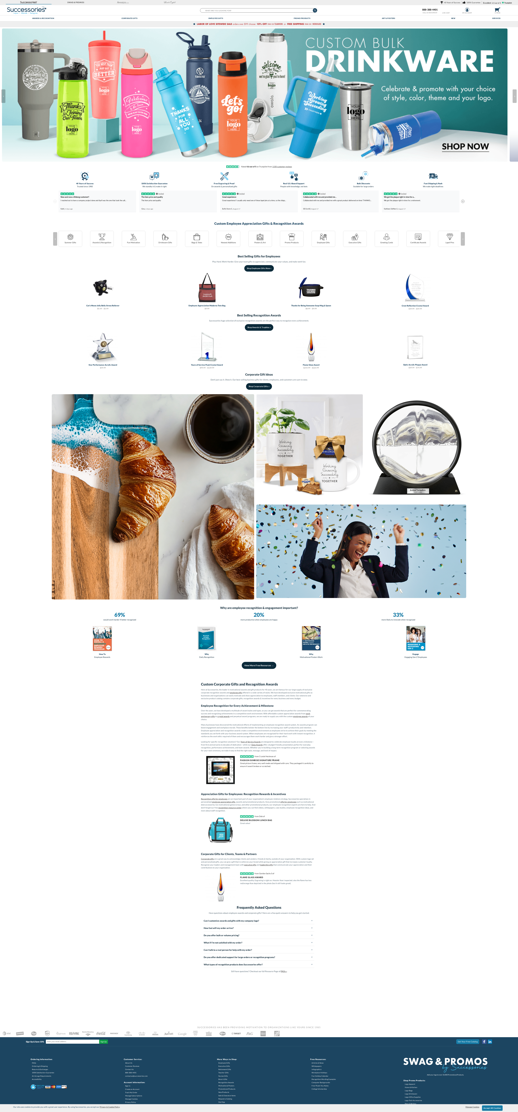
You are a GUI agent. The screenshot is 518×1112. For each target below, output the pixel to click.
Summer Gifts (70, 242)
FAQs (34, 1063)
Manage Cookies (131, 1099)
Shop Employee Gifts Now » (259, 268)
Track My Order (131, 1092)
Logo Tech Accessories (413, 1100)
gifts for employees (288, 802)
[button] (29, 2)
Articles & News (318, 1063)
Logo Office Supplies (413, 1097)
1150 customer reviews (282, 166)
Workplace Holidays (319, 1073)
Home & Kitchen (411, 1087)
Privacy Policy (130, 1102)
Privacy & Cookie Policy (110, 1107)
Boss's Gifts (222, 1079)
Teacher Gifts (223, 1073)
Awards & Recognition (43, 18)
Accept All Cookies (492, 1108)
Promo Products (302, 18)
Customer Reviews (132, 1066)
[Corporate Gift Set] (309, 447)
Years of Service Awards (251, 742)
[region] (259, 827)
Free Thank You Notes (320, 1086)
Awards (102, 242)
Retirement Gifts (224, 1069)
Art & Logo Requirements (41, 1076)
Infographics (316, 1069)
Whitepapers (317, 1066)
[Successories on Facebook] (484, 1041)
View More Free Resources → (259, 665)
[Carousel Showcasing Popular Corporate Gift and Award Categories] (260, 96)
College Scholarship (319, 1089)
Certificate (418, 242)
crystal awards (223, 716)
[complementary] (259, 24)
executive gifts (250, 865)
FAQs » (284, 971)
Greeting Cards (386, 242)
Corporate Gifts (130, 18)
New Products (223, 1092)
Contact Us (129, 1069)
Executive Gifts (355, 242)
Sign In (127, 1086)
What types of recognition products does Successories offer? (233, 964)
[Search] (315, 10)
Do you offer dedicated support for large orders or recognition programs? (239, 957)
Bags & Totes (197, 242)
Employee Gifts (216, 18)
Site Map (221, 1102)
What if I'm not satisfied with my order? (223, 942)
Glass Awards (257, 745)
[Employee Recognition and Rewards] (361, 551)
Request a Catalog (225, 1099)
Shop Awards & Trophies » (259, 327)
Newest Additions (228, 242)
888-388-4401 (430, 9)
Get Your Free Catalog (468, 1041)
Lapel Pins (450, 242)
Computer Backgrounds (321, 1082)
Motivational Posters (226, 1086)
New (453, 18)
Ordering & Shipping (40, 1066)
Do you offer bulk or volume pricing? (221, 935)
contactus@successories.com (136, 1076)
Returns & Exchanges (40, 1069)
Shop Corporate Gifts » (259, 386)
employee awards (300, 716)
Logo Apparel (410, 1084)
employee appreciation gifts (223, 802)
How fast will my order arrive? (219, 928)
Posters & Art (260, 242)
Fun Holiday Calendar (320, 1076)
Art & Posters (388, 18)
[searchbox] (258, 10)
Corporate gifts (207, 859)
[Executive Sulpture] (415, 448)
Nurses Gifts (223, 1076)
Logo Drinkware (411, 1094)
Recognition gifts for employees (214, 799)
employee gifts (236, 692)
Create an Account (132, 1089)
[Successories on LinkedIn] (490, 1041)
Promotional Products (226, 1089)
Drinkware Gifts (165, 242)
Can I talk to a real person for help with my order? (228, 950)
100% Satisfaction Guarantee (43, 1073)
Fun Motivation (133, 242)
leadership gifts (266, 865)
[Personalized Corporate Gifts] (153, 496)
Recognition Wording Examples (324, 1079)
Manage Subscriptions (133, 1096)
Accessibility (37, 1079)
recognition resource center (230, 808)
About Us (128, 1063)
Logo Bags (409, 1091)
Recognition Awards (226, 1082)
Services (496, 18)
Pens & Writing (410, 1104)
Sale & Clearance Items (227, 1096)
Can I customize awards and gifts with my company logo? (231, 920)
